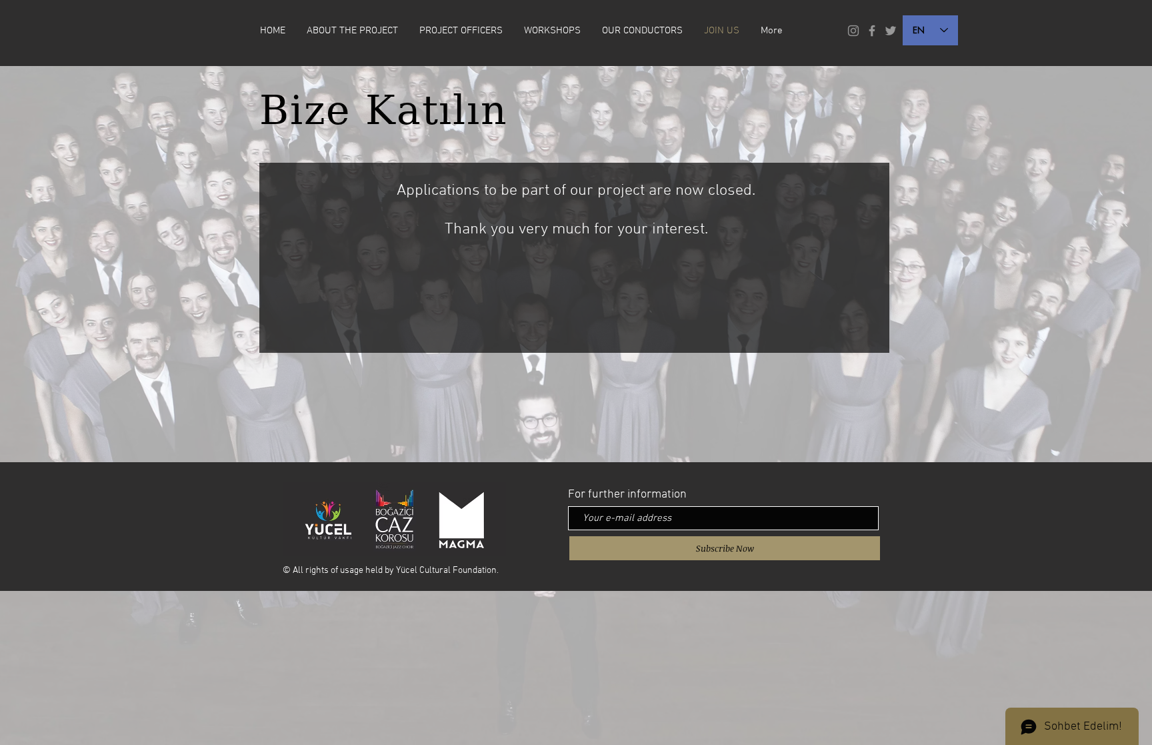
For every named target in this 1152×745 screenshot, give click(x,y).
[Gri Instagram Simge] (853, 30)
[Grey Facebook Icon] (872, 30)
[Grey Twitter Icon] (890, 30)
